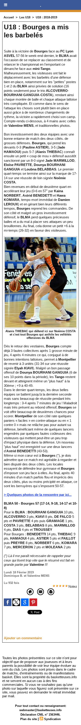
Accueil (9, 17)
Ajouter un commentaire (23, 638)
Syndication (52, 719)
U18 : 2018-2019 (46, 17)
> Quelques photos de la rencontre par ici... (38, 495)
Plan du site (28, 719)
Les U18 (24, 17)
